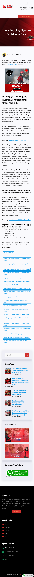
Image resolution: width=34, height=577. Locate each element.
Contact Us (8, 531)
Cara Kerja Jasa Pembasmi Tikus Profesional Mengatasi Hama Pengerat (20, 370)
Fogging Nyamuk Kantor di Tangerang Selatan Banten (17, 284)
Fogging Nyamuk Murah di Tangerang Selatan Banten (17, 288)
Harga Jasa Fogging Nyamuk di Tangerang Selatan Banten (16, 301)
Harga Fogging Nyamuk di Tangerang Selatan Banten (17, 297)
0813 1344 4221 (28, 8)
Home (6, 534)
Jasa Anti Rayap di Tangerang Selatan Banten (15, 305)
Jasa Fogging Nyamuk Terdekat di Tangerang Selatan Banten (17, 329)
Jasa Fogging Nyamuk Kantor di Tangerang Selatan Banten (16, 319)
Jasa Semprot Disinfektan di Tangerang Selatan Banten (15, 341)
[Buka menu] (26, 3)
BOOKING (16, 511)
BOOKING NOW (26, 16)
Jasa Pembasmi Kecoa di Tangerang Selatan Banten (16, 334)
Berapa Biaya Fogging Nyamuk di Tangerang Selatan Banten (17, 259)
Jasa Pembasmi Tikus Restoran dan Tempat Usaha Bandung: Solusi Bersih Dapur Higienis (20, 381)
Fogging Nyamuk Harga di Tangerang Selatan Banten (17, 281)
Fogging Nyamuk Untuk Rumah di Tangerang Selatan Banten (17, 292)
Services (7, 528)
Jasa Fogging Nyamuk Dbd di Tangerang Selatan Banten (16, 310)
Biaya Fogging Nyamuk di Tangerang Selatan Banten (17, 269)
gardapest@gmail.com (11, 551)
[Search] (27, 355)
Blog (6, 536)
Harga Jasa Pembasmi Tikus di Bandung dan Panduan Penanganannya (20, 392)
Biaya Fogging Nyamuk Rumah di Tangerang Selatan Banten (17, 273)
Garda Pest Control (12, 65)
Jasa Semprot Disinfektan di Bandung (20, 220)
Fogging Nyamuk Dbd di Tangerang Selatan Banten (16, 278)
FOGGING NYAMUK (8, 252)
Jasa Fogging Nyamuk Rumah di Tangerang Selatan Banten (16, 324)
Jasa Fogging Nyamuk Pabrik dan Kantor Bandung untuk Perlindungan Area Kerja (20, 413)
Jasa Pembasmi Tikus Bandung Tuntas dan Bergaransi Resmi (18, 402)
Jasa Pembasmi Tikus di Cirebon (18, 140)
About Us (7, 525)
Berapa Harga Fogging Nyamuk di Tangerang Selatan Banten (17, 265)
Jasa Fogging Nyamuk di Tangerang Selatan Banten (16, 314)
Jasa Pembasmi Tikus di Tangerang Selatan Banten (16, 337)
